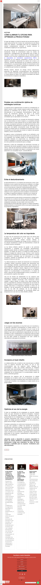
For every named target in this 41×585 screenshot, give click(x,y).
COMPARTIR (6, 449)
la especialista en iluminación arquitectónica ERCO (20, 58)
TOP (39, 580)
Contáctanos (22, 577)
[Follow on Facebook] (20, 574)
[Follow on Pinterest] (25, 574)
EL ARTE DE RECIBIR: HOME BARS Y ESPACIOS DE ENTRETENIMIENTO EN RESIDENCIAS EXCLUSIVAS (21, 476)
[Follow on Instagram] (22, 574)
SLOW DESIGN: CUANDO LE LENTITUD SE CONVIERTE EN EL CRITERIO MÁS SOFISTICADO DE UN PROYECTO (9, 475)
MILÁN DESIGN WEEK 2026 (33, 472)
